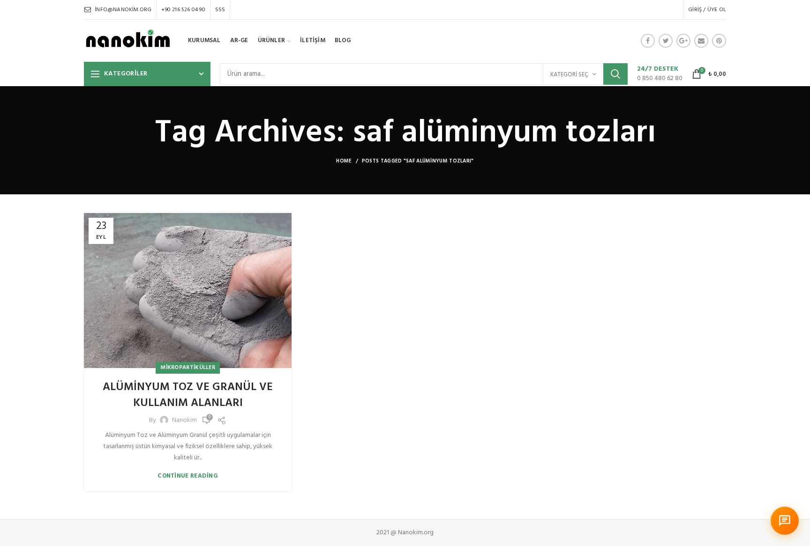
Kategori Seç (569, 75)
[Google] (683, 41)
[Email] (701, 41)
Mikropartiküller (187, 367)
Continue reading (188, 476)
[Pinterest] (719, 41)
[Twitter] (666, 41)
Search (615, 74)
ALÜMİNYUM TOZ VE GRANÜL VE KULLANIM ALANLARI (188, 395)
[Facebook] (648, 41)
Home (344, 161)
